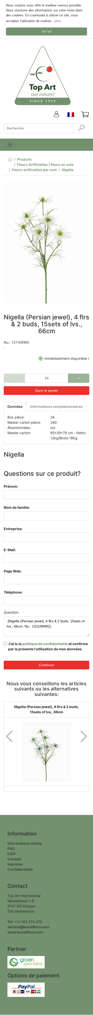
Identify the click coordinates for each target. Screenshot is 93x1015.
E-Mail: (10, 550)
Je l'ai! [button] (47, 31)
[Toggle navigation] (10, 144)
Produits (24, 159)
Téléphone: (13, 592)
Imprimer (15, 864)
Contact (14, 859)
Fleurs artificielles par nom (34, 170)
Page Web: (13, 571)
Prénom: (11, 486)
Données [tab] (15, 406)
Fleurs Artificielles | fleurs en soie (45, 164)
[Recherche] (81, 128)
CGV (11, 854)
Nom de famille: (17, 507)
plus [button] (57, 21)
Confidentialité (20, 869)
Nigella (67, 170)
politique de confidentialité (45, 644)
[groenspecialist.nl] (26, 962)
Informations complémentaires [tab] (56, 406)
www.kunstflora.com (25, 932)
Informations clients (24, 843)
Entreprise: (13, 529)
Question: (11, 612)
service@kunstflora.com (28, 927)
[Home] (9, 160)
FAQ (10, 848)
